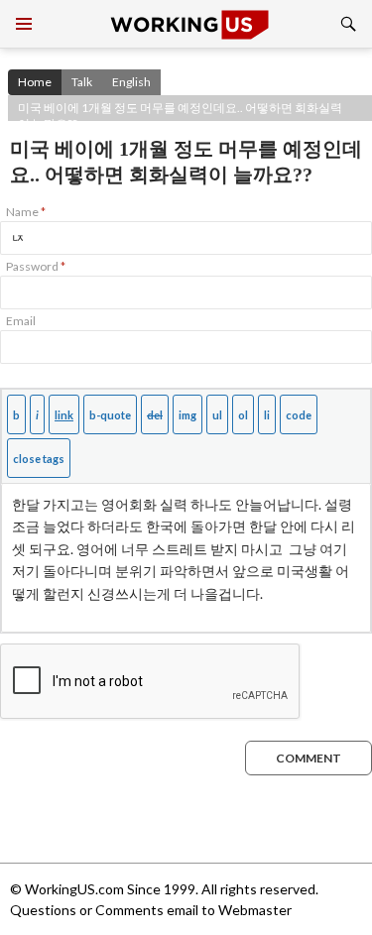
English (131, 81)
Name (26, 211)
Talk (81, 81)
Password (35, 266)
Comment (308, 758)
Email (21, 320)
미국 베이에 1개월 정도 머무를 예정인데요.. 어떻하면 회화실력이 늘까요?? (180, 110)
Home (35, 81)
